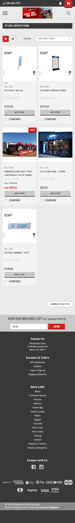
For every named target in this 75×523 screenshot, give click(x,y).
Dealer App (37, 407)
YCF (6, 83)
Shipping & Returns (38, 374)
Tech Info (37, 423)
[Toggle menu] (5, 13)
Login (32, 370)
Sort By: (27, 38)
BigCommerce (21, 507)
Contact (37, 440)
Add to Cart (20, 112)
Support (37, 419)
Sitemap (35, 504)
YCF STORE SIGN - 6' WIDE (52, 171)
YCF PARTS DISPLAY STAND (53, 90)
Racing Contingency (37, 448)
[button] (37, 516)
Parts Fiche (37, 428)
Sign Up (41, 370)
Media (37, 415)
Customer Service (37, 395)
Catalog (37, 436)
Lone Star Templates (49, 507)
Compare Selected (60, 304)
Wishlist (38, 366)
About (37, 391)
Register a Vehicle (37, 444)
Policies (37, 399)
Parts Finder (37, 432)
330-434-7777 (13, 3)
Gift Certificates (37, 362)
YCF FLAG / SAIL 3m (13, 90)
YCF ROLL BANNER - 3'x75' (16, 253)
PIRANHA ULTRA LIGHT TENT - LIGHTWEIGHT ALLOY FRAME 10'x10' (19, 175)
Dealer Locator (38, 411)
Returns (37, 403)
